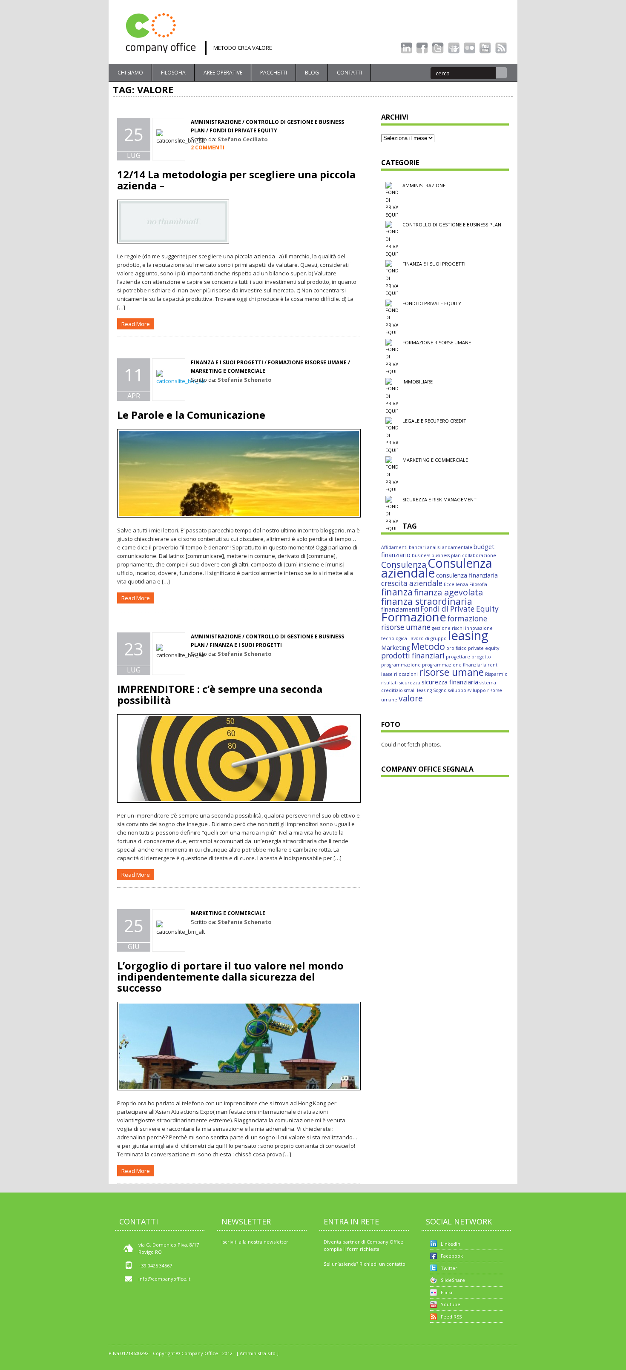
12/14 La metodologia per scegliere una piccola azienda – (236, 179)
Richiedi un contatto (382, 1264)
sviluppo (457, 690)
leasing (468, 635)
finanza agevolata (448, 592)
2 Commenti (207, 147)
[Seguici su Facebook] (422, 48)
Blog (312, 72)
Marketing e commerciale (435, 460)
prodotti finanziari (413, 656)
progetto (481, 657)
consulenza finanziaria (467, 575)
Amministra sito (258, 1353)
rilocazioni (406, 674)
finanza (397, 592)
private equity (483, 648)
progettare (458, 657)
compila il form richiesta (351, 1249)
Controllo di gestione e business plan (451, 224)
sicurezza (409, 683)
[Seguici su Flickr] (469, 48)
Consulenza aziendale (436, 568)
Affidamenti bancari (403, 547)
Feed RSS (451, 1316)
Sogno (440, 690)
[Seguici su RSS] (501, 48)
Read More (135, 324)
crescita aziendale (411, 583)
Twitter (449, 1268)
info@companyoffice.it (164, 1279)
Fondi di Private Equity (459, 609)
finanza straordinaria (426, 601)
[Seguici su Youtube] (485, 48)
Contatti (349, 72)
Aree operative (223, 72)
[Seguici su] (453, 48)
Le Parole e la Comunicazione (191, 415)
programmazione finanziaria (454, 665)
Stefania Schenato (245, 379)
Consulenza (403, 564)
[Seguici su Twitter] (438, 48)
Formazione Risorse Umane (436, 342)
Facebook (452, 1256)
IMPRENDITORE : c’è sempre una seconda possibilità (219, 694)
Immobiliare (417, 381)
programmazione (401, 665)
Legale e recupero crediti (435, 421)
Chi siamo (130, 72)
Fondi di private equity (243, 130)
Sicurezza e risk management (439, 499)
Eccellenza (456, 584)
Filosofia (173, 72)
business (421, 555)
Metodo (428, 646)
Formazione (413, 617)
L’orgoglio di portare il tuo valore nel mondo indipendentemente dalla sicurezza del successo (230, 976)
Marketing (395, 647)
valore (411, 698)
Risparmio (496, 674)
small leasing (418, 690)
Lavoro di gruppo (427, 638)
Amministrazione (216, 122)
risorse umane (451, 672)
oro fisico (456, 648)
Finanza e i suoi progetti (433, 263)
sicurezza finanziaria (450, 682)
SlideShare (453, 1280)
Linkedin (450, 1244)
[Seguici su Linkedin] (406, 48)
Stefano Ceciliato (243, 139)
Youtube (450, 1304)
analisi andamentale (449, 547)
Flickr (447, 1292)
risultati (389, 683)
